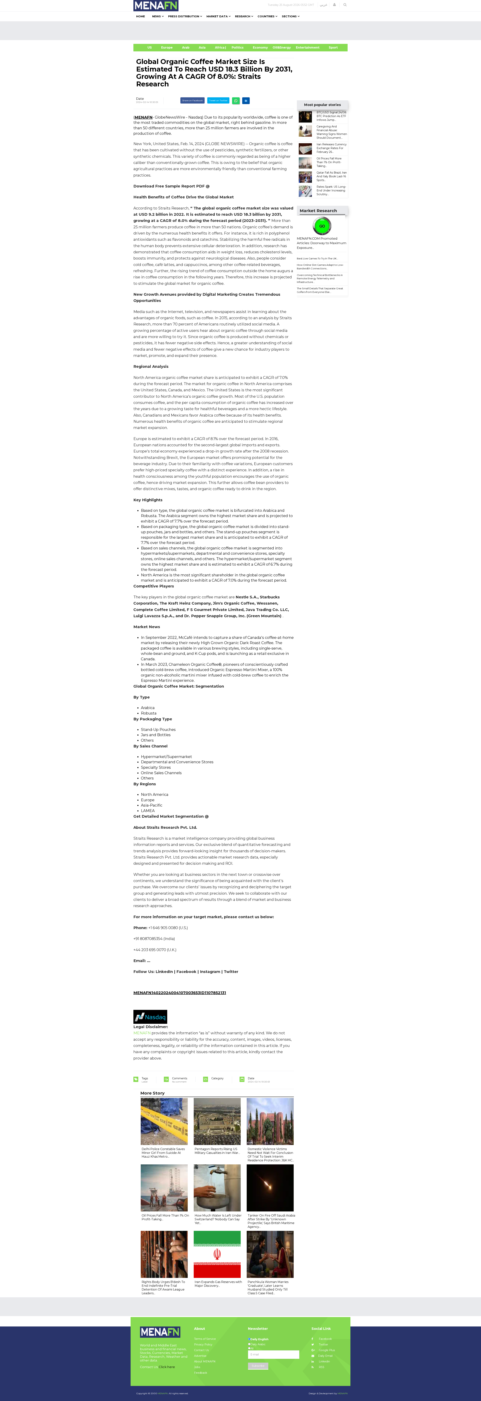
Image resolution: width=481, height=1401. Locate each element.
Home (140, 16)
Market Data (217, 16)
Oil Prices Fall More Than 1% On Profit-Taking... (329, 162)
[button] (334, 5)
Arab (185, 47)
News (156, 16)
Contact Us (201, 1350)
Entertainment (302, 47)
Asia (202, 47)
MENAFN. (163, 1393)
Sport (331, 47)
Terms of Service (205, 1339)
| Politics (236, 47)
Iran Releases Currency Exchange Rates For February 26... (332, 148)
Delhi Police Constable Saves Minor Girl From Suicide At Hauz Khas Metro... (163, 1152)
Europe (167, 47)
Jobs (197, 1367)
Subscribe (258, 1365)
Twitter (323, 1344)
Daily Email (325, 1356)
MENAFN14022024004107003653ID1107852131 (179, 992)
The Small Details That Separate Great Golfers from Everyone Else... (320, 290)
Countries (266, 16)
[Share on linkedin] (246, 100)
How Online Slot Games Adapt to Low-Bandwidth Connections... (320, 266)
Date (140, 99)
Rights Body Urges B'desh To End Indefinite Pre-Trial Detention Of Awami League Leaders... (163, 1287)
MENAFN (144, 117)
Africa (219, 47)
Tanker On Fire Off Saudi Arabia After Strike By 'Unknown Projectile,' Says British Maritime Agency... (271, 1221)
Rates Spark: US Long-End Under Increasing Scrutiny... (331, 190)
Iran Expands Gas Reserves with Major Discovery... (218, 1283)
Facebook (325, 1339)
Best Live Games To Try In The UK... (317, 258)
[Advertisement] (242, 30)
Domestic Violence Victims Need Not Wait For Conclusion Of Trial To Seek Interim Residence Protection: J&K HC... (271, 1154)
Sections (289, 16)
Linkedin (324, 1361)
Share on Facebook (192, 100)
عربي (323, 5)
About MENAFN (205, 1361)
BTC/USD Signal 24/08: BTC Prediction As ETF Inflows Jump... (332, 116)
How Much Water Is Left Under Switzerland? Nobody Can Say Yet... (218, 1219)
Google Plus (326, 1350)
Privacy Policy (203, 1344)
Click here (167, 1367)
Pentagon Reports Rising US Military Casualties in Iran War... (217, 1151)
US (145, 47)
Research (242, 16)
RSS (321, 1367)
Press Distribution (183, 16)
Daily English (259, 1339)
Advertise (200, 1356)
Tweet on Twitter (218, 100)
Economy (260, 47)
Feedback (200, 1372)
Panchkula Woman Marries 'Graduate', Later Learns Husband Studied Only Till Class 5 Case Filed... (268, 1287)
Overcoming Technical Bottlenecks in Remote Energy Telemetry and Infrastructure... (320, 278)
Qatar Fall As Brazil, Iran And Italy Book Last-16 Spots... (332, 176)
